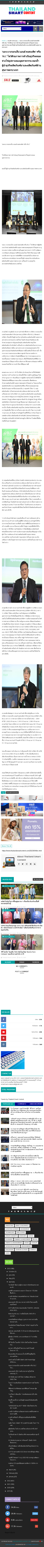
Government (25, 1229)
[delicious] (34, 2)
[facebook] (10, 2)
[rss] (25, 2)
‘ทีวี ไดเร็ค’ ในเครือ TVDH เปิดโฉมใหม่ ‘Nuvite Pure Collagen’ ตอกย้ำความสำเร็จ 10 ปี (18, 953)
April (10, 1282)
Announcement (36, 1104)
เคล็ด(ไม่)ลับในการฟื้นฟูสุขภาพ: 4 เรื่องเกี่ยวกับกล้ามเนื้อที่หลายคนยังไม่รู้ (20, 902)
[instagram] (31, 2)
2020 (9, 1488)
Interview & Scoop (12, 1246)
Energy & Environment (14, 1243)
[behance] (28, 2)
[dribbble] (22, 2)
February (12, 1473)
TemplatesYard (10, 1544)
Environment (26, 1246)
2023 (9, 1268)
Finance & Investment (22, 1239)
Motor (35, 1239)
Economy (9, 1239)
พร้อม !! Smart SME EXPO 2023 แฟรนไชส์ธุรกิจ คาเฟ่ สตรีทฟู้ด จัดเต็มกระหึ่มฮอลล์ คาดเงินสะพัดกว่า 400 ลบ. (26, 1183)
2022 (9, 1481)
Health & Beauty (13, 41)
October (12, 1271)
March (11, 1470)
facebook (35, 962)
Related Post (7, 879)
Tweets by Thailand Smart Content (12, 1099)
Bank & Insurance (22, 1225)
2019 (9, 1491)
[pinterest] (16, 2)
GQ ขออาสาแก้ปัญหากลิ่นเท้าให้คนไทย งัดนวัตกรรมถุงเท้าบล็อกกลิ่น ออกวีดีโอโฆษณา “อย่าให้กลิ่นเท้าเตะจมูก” (26, 1131)
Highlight (23, 1236)
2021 (9, 1484)
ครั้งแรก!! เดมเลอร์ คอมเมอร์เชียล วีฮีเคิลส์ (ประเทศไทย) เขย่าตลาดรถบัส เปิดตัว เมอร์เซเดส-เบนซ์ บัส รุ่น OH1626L (26, 1139)
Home (4, 41)
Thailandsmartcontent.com (21, 1541)
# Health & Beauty (12, 792)
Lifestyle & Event (12, 1229)
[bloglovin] (19, 2)
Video (8, 1253)
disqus (21, 962)
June (10, 1275)
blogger (8, 962)
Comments (22, 1104)
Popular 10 (8, 1104)
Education (9, 1249)
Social (31, 1236)
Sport (27, 1243)
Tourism (34, 1243)
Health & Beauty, (34, 76)
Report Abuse (10, 1533)
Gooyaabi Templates (32, 1544)
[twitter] (13, 2)
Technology (10, 1232)
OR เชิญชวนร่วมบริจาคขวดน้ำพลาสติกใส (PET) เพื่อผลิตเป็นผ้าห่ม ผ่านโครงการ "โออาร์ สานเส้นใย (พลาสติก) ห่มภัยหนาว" (26, 1157)
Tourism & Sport (22, 1249)
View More (39, 879)
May (10, 1278)
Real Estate (21, 1232)
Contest (33, 1249)
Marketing (9, 1225)
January (11, 1477)
